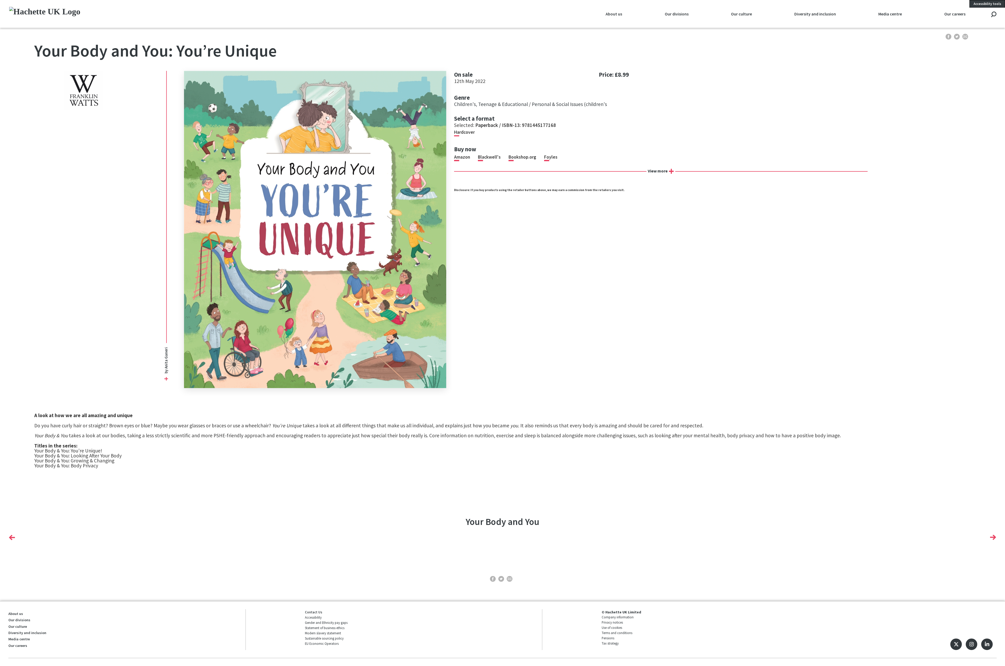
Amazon (462, 157)
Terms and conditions (617, 633)
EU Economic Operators (322, 643)
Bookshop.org (522, 157)
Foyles (550, 157)
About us (15, 613)
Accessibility (313, 617)
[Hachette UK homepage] (105, 13)
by (165, 371)
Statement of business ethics (324, 628)
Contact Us (313, 612)
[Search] (993, 14)
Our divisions (19, 620)
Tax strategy (610, 643)
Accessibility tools (987, 4)
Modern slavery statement (323, 633)
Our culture (17, 626)
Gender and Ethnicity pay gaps (326, 622)
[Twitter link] (956, 644)
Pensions (608, 638)
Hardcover (464, 132)
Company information (618, 617)
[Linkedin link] (987, 644)
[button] (12, 537)
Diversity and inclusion (27, 633)
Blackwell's (489, 157)
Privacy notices (612, 622)
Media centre (19, 639)
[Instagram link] (971, 644)
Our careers (17, 645)
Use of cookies (612, 627)
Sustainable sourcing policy (324, 638)
